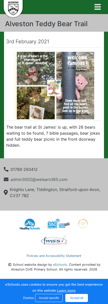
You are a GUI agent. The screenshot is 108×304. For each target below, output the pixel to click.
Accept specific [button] (49, 298)
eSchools (60, 265)
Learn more (66, 290)
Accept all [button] (76, 298)
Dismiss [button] (28, 298)
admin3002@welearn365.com (39, 179)
